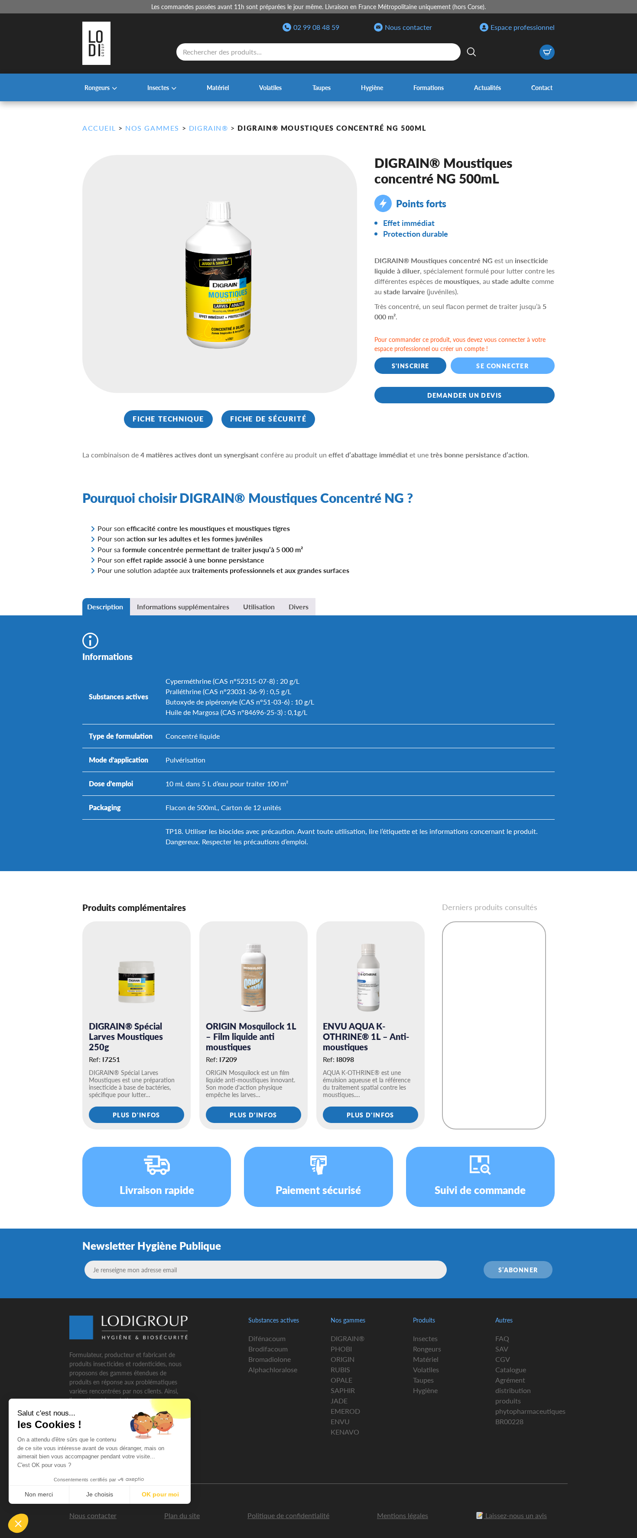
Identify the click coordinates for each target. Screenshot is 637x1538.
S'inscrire (410, 365)
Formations (428, 87)
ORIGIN (342, 1359)
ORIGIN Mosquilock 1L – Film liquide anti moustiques (251, 1036)
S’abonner (518, 1269)
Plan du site (182, 1515)
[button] (18, 1523)
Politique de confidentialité (288, 1515)
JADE (339, 1401)
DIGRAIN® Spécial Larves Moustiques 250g (126, 1036)
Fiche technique (168, 419)
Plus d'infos (136, 1114)
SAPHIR (343, 1390)
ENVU (340, 1421)
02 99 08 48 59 (316, 27)
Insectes (158, 87)
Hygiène (372, 87)
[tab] (105, 606)
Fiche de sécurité (268, 419)
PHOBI (341, 1349)
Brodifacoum (268, 1349)
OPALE (341, 1380)
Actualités (487, 87)
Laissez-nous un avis (515, 1515)
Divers (299, 606)
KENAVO (345, 1432)
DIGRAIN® (347, 1338)
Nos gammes (152, 128)
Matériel (218, 87)
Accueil (99, 128)
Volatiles (270, 87)
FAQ (502, 1338)
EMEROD (345, 1411)
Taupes (321, 87)
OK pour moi (160, 1494)
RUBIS (340, 1369)
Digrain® (208, 128)
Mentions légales (402, 1515)
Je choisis (99, 1494)
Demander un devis (464, 395)
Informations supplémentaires (183, 606)
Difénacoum (267, 1338)
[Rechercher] (471, 52)
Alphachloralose (272, 1369)
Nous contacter (408, 27)
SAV (501, 1349)
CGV (502, 1359)
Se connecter (503, 365)
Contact (541, 87)
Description (105, 606)
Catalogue (510, 1369)
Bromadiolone (269, 1359)
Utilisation (259, 606)
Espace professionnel (523, 27)
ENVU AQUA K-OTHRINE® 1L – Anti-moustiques (366, 1036)
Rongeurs (97, 87)
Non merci (39, 1494)
